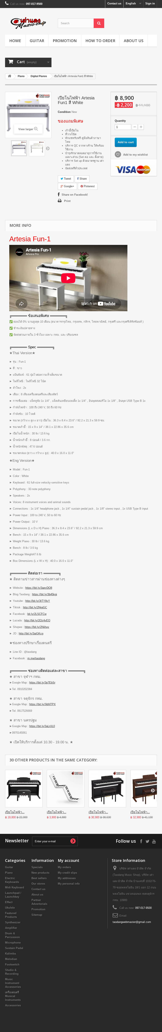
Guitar (37, 40)
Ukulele (10, 907)
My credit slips (67, 872)
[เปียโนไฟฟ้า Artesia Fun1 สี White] (19, 148)
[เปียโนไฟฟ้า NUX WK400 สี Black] (24, 788)
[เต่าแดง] (28, 22)
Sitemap (36, 914)
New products (40, 872)
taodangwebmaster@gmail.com (132, 922)
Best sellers (39, 878)
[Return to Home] (9, 76)
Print (67, 201)
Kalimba (10, 953)
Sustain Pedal (14, 948)
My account (68, 860)
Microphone (13, 942)
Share (83, 178)
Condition (64, 111)
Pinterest (89, 186)
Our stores (38, 883)
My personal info (69, 883)
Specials (37, 867)
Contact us (114, 3)
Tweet (67, 178)
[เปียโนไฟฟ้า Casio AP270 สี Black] (107, 788)
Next (48, 148)
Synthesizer (12, 922)
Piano (21, 76)
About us (133, 40)
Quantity (120, 120)
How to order (100, 40)
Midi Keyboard (14, 887)
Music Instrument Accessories (13, 983)
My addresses (67, 878)
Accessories (13, 1005)
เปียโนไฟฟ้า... (14, 812)
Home (15, 40)
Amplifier (11, 927)
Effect (8, 902)
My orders (64, 867)
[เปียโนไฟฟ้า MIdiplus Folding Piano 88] (65, 788)
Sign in (150, 3)
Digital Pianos (39, 76)
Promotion (65, 40)
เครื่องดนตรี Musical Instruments (13, 996)
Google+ (68, 186)
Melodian (11, 959)
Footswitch (12, 964)
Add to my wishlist (135, 154)
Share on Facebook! (75, 194)
